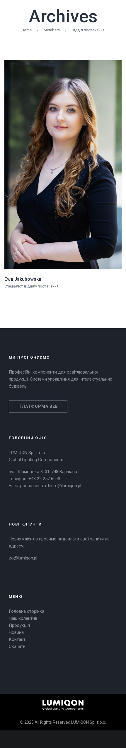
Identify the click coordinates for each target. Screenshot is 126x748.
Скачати (17, 646)
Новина (16, 632)
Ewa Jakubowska (22, 279)
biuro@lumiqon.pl (64, 485)
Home (26, 30)
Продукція (19, 625)
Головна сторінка (26, 611)
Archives (63, 16)
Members (52, 30)
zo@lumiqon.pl (23, 558)
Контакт (17, 639)
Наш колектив (23, 618)
